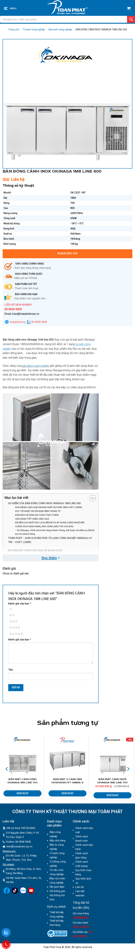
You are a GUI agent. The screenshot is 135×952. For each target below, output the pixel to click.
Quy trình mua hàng (83, 872)
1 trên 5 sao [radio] (15, 609)
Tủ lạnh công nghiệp (34, 29)
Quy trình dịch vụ (83, 880)
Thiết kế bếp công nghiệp (57, 914)
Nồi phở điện (57, 886)
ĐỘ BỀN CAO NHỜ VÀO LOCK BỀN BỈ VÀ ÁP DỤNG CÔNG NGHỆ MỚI (50, 522)
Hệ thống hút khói (57, 897)
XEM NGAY (22, 793)
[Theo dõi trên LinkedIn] (23, 892)
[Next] (128, 769)
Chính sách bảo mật (84, 830)
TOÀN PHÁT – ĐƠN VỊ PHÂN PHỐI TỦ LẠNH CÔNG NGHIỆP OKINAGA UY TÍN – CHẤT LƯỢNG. (50, 540)
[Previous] (7, 769)
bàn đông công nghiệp (35, 365)
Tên (10, 669)
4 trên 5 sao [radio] (15, 627)
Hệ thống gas (57, 891)
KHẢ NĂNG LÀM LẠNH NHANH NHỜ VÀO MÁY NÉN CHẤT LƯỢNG (48, 507)
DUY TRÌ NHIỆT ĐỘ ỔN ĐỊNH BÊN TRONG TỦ (37, 511)
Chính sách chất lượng (81, 864)
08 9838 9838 (39, 322)
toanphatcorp (17, 322)
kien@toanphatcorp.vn (19, 846)
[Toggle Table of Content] (91, 498)
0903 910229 (81, 926)
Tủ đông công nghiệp (58, 863)
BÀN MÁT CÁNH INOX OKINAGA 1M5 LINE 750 (112, 781)
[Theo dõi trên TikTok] (15, 892)
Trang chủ (13, 29)
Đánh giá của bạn (19, 603)
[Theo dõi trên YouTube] (31, 892)
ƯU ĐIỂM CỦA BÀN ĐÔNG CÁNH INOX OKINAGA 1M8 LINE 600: (44, 503)
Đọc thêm (49, 558)
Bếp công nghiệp (55, 834)
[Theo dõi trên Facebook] (7, 892)
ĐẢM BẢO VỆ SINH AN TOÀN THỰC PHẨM (37, 515)
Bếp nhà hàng (57, 840)
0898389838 (81, 917)
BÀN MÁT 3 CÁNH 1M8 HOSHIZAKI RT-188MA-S (67, 781)
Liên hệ (79, 887)
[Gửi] (131, 19)
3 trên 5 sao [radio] (15, 621)
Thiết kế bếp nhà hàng (57, 923)
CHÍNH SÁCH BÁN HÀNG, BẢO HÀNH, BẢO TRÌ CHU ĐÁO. (44, 526)
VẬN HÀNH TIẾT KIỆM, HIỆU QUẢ (32, 519)
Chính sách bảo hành (84, 847)
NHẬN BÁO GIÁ (67, 253)
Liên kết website (79, 893)
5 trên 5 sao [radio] (15, 634)
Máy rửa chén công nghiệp (57, 880)
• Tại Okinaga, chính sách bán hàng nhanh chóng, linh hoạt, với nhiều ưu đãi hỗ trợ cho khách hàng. (54, 532)
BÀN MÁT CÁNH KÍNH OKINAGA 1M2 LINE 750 (22, 781)
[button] (6, 8)
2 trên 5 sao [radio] (15, 615)
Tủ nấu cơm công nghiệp (57, 872)
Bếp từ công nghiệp (57, 847)
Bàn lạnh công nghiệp (60, 29)
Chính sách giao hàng (81, 855)
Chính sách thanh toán (81, 838)
